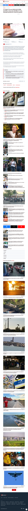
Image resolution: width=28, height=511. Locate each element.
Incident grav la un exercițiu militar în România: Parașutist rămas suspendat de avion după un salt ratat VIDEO (13, 487)
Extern (5, 114)
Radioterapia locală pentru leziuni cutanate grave (15, 175)
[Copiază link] (19, 39)
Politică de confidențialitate (11, 497)
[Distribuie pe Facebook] (21, 39)
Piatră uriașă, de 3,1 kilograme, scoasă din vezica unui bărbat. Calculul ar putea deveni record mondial (15, 241)
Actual (8, 6)
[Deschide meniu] (24, 1)
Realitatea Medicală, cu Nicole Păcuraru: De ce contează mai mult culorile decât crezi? (16, 183)
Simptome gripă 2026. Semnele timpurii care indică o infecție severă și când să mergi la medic (15, 179)
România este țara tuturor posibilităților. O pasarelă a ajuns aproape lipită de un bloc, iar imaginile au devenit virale (14, 110)
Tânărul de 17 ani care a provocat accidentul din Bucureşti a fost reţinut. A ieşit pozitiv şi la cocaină (13, 206)
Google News (17, 87)
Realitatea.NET (7, 39)
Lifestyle (6, 111)
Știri (6, 6)
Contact (2, 497)
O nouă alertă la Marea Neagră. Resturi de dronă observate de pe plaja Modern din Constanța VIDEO (15, 75)
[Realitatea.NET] (6, 1)
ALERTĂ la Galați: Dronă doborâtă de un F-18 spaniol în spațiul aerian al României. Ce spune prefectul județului (14, 77)
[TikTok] (22, 5)
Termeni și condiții (5, 497)
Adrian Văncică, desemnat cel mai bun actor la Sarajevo (16, 153)
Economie (4, 108)
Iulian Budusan (23, 389)
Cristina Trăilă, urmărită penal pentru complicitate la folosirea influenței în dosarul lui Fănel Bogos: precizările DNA (16, 217)
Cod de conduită (16, 497)
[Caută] (22, 1)
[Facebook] (5, 5)
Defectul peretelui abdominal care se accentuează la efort (12, 173)
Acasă (4, 6)
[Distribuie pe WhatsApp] (22, 39)
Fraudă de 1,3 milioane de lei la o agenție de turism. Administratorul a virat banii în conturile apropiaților (14, 391)
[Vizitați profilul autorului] (4, 39)
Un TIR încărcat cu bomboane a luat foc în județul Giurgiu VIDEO (15, 73)
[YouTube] (11, 5)
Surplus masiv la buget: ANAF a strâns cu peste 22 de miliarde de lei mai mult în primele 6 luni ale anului (13, 107)
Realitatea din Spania (3, 505)
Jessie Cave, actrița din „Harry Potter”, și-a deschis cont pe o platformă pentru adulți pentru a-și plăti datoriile (12, 140)
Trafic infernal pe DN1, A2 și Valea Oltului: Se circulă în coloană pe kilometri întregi (14, 72)
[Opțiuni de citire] (26, 509)
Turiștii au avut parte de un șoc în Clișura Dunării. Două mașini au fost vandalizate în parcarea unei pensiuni (13, 372)
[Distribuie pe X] (24, 39)
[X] (16, 5)
